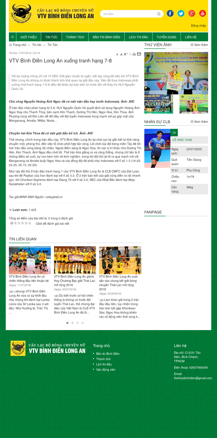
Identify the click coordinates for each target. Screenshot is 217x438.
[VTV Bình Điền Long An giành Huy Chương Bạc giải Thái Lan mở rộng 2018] (75, 260)
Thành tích (103, 359)
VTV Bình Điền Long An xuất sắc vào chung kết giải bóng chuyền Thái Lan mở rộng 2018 (118, 282)
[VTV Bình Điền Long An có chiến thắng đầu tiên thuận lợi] (30, 260)
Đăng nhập (198, 25)
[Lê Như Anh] (157, 148)
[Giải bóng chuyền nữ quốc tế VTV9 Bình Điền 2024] (176, 73)
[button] (134, 54)
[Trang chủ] (12, 36)
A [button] (117, 54)
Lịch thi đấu (104, 364)
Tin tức (37, 45)
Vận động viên (105, 369)
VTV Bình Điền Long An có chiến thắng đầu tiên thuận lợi (29, 278)
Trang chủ (19, 45)
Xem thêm (200, 45)
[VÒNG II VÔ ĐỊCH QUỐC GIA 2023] (158, 103)
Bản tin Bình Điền (108, 353)
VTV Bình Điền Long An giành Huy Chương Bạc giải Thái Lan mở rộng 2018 (74, 280)
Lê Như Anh (182, 140)
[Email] (139, 53)
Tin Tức (52, 45)
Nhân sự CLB (157, 121)
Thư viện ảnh (157, 44)
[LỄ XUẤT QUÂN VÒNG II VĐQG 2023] (193, 103)
